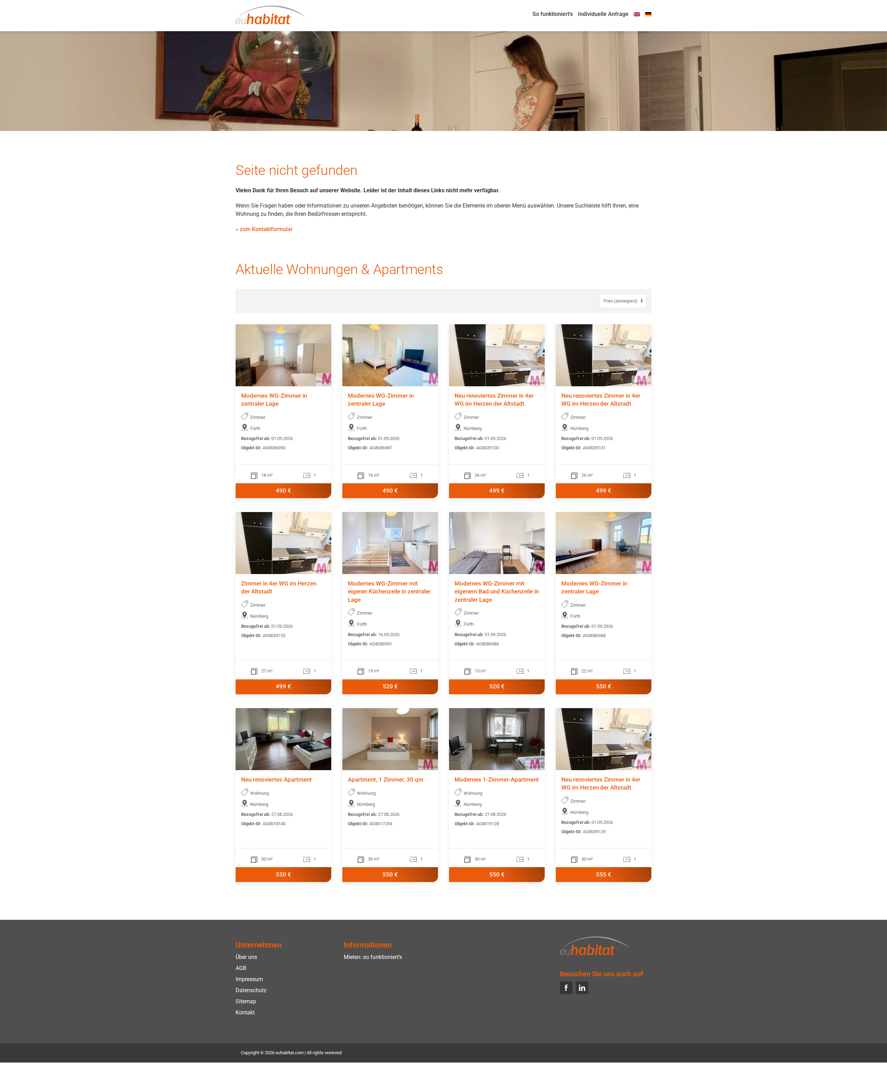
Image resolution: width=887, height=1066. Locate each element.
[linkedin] (582, 987)
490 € (283, 490)
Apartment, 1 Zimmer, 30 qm (385, 779)
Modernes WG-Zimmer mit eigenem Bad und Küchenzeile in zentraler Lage (497, 592)
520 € (390, 686)
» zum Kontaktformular (264, 229)
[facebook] (566, 987)
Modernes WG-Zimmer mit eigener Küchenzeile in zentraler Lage (389, 592)
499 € (496, 490)
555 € (603, 874)
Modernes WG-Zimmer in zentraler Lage (274, 400)
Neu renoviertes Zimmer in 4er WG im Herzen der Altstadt (494, 400)
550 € (603, 686)
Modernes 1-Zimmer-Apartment (497, 779)
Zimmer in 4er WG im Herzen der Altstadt (278, 588)
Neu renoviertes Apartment (276, 779)
